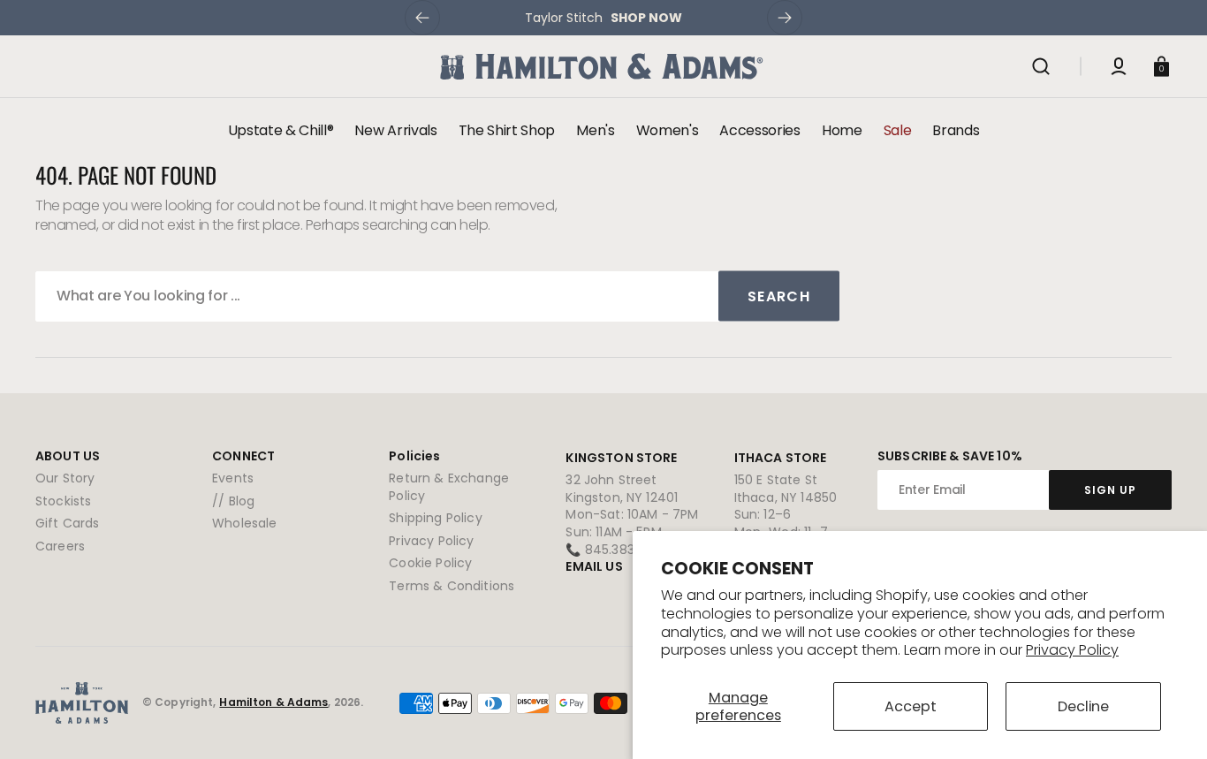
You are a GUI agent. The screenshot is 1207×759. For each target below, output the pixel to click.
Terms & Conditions (451, 586)
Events (233, 478)
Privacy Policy (1072, 650)
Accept (910, 706)
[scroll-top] (1169, 721)
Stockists (63, 501)
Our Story (65, 478)
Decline (1083, 706)
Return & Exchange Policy (449, 487)
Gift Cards (67, 523)
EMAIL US (594, 566)
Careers (60, 546)
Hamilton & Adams (273, 702)
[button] (1041, 66)
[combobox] (437, 296)
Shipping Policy (435, 518)
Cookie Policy (430, 563)
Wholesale (244, 523)
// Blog (233, 501)
